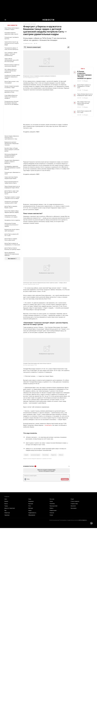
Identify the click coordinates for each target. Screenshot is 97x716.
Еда (5, 510)
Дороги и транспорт (9, 508)
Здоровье (7, 515)
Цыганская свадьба (35, 454)
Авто (5, 499)
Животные (7, 512)
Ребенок (61, 454)
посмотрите (48, 425)
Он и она (52, 499)
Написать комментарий (33, 47)
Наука (29, 510)
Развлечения (53, 510)
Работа (51, 508)
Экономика (73, 508)
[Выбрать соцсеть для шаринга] (68, 47)
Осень (51, 501)
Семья (51, 515)
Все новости (12, 25)
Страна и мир (74, 503)
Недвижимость (32, 512)
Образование (31, 515)
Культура (30, 503)
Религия (52, 512)
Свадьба (26, 454)
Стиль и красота (75, 501)
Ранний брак (45, 454)
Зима (29, 499)
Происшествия (53, 506)
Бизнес (6, 501)
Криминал (31, 501)
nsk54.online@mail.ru (82, 520)
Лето (29, 506)
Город (6, 506)
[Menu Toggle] (5, 20)
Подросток (53, 454)
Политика (52, 503)
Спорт (72, 499)
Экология (73, 506)
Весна (6, 503)
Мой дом (30, 508)
